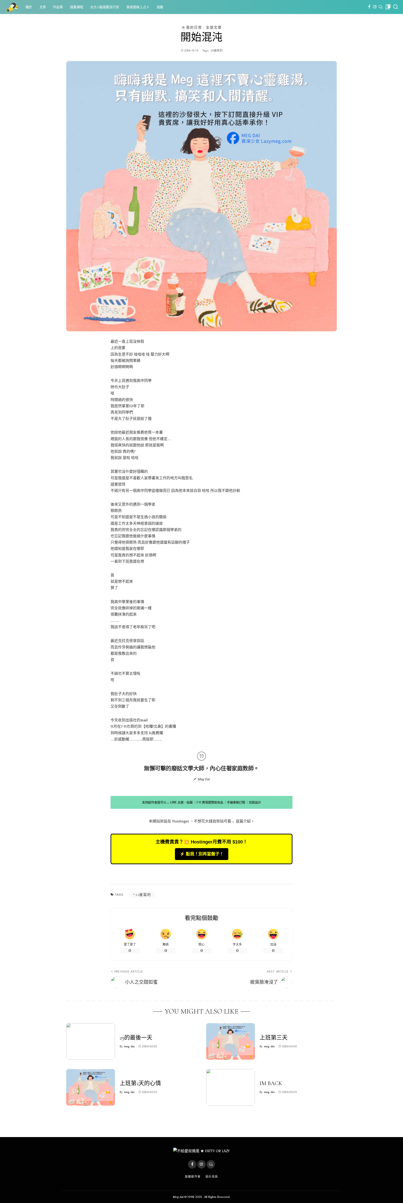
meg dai (129, 1046)
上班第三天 (274, 1037)
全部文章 (214, 27)
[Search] (395, 7)
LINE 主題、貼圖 (181, 802)
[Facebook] (369, 7)
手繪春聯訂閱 (236, 802)
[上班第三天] (230, 1041)
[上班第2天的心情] (90, 1087)
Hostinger (180, 821)
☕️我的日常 (191, 27)
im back (271, 1083)
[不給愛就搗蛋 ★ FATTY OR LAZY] (12, 7)
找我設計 (255, 802)
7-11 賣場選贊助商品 (209, 802)
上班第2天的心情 (140, 1083)
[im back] (230, 1087)
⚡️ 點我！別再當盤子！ (202, 854)
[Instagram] (375, 7)
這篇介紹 (243, 821)
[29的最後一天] (90, 1041)
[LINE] (380, 7)
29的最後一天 (136, 1037)
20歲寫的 (216, 50)
